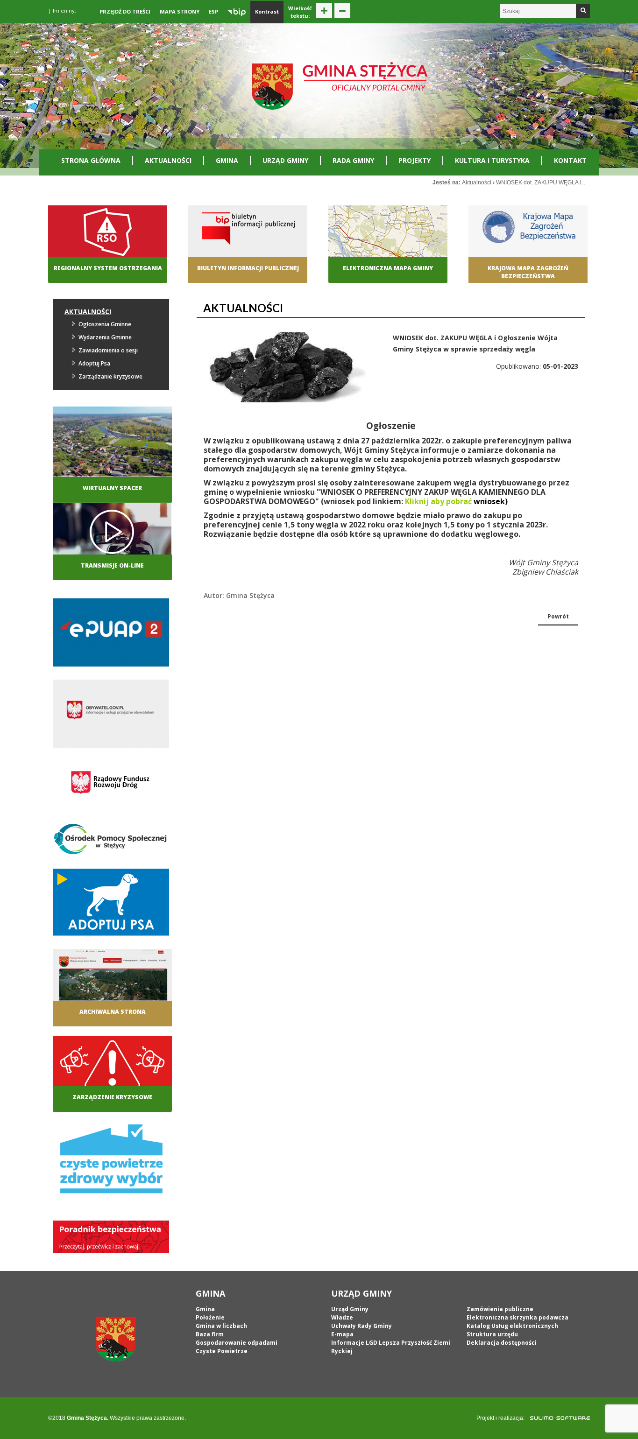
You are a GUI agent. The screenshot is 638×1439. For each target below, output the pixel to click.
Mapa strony (179, 11)
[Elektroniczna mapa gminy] (387, 240)
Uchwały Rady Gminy (361, 1326)
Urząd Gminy (285, 160)
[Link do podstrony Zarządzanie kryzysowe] (112, 1069)
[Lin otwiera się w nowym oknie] (528, 240)
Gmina (227, 160)
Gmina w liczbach (221, 1326)
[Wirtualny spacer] (112, 440)
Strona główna (91, 160)
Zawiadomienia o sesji (108, 350)
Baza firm (210, 1334)
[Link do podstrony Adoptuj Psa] (111, 904)
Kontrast (267, 11)
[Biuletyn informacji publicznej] (247, 240)
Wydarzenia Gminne (105, 337)
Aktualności (168, 160)
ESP (213, 11)
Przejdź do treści (124, 11)
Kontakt (570, 160)
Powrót (558, 616)
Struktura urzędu (492, 1334)
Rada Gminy (353, 160)
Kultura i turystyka (492, 160)
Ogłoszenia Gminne (104, 324)
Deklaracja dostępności (502, 1343)
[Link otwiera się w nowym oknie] (111, 635)
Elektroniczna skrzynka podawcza (517, 1317)
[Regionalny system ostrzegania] (107, 240)
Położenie (210, 1317)
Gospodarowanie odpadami (236, 1343)
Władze (342, 1317)
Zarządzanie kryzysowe (110, 376)
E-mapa (342, 1334)
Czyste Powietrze (222, 1351)
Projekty (414, 160)
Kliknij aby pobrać (438, 501)
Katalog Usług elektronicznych (512, 1326)
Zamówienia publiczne (500, 1309)
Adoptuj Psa (94, 363)
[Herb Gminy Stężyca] (116, 1339)
